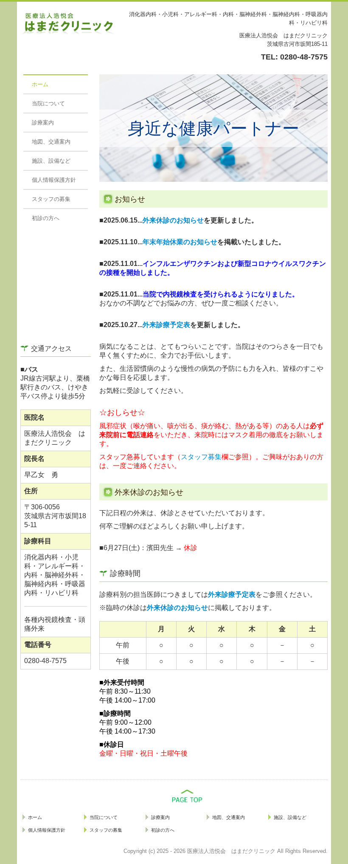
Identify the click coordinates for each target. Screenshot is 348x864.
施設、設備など (51, 161)
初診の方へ (45, 218)
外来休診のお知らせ (173, 220)
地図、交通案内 (51, 141)
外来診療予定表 (166, 324)
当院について (48, 103)
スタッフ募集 (201, 456)
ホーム (40, 84)
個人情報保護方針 (54, 180)
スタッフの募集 (51, 199)
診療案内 (43, 122)
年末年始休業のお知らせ (180, 242)
